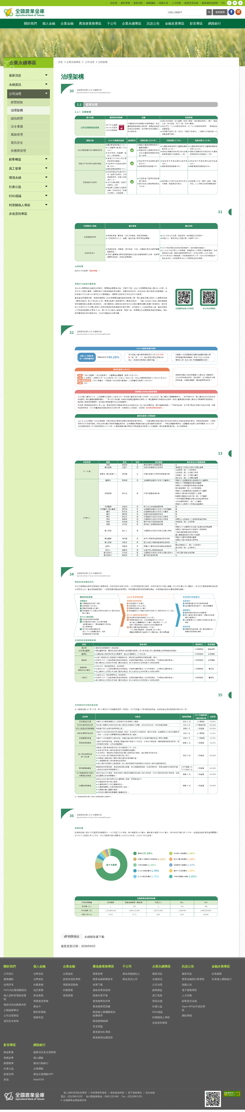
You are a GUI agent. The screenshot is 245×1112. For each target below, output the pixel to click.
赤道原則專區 (18, 214)
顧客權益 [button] (15, 159)
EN (223, 3)
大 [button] (240, 3)
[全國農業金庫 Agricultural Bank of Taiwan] (25, 12)
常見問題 (98, 1026)
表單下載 (98, 984)
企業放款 (68, 973)
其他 (6, 1079)
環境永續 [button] (15, 177)
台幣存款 (38, 973)
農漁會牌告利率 (101, 1001)
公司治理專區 (11, 1015)
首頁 (60, 62)
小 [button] (229, 3)
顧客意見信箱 (191, 3)
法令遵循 (17, 126)
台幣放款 (38, 979)
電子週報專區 (189, 990)
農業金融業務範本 (103, 979)
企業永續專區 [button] (131, 23)
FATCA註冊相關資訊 (15, 990)
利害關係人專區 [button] (19, 205)
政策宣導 (9, 1074)
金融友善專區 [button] (174, 23)
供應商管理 (18, 150)
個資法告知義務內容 (15, 1004)
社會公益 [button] (15, 187)
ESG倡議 (157, 1012)
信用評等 (9, 984)
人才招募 (176, 3)
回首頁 (113, 3)
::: (106, 3)
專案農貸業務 (40, 1001)
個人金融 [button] (48, 23)
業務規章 (98, 973)
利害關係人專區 (161, 1017)
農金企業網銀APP (43, 1074)
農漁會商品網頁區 (103, 1037)
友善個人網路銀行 (222, 979)
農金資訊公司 (130, 979)
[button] (238, 1107)
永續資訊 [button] (15, 84)
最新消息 (138, 3)
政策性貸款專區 (72, 979)
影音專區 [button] (196, 23)
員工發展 (157, 995)
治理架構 (17, 110)
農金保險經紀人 (131, 973)
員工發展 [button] (15, 168)
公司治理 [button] (15, 94)
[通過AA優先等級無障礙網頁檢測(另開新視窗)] (232, 1094)
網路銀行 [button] (214, 23)
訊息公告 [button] (153, 23)
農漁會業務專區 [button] (90, 23)
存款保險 (150, 1092)
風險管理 (17, 134)
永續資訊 (157, 979)
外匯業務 (38, 984)
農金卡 (37, 1006)
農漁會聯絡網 (100, 1021)
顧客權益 (157, 990)
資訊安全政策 (11, 1021)
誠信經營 (17, 118)
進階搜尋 (220, 12)
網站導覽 (125, 3)
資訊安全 (17, 142)
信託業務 (38, 990)
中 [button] (235, 3)
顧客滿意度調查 (210, 3)
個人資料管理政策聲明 (75, 1092)
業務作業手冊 (100, 995)
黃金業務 (38, 995)
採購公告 (163, 3)
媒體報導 (9, 1063)
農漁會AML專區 (101, 1031)
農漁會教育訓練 (101, 1006)
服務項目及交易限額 (44, 1052)
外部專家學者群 (98, 1092)
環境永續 (157, 1001)
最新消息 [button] (15, 75)
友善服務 (217, 973)
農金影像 (9, 1052)
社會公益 (157, 1006)
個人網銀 (38, 1057)
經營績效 (17, 102)
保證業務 (68, 995)
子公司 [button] (112, 23)
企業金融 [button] (67, 23)
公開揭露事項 (11, 1010)
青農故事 (9, 1057)
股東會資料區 (117, 1092)
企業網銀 (38, 1068)
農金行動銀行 (40, 1063)
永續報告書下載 (94, 936)
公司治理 (157, 984)
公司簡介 (9, 973)
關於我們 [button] (30, 23)
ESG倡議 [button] (15, 196)
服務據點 (151, 3)
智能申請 (38, 1017)
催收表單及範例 (101, 990)
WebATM (38, 1079)
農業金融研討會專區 (193, 979)
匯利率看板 (39, 1012)
